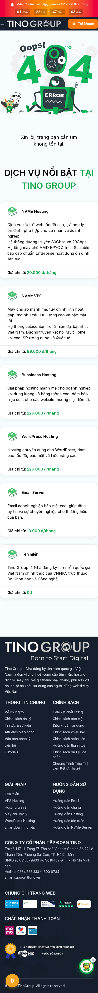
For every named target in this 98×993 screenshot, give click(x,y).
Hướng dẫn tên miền (68, 821)
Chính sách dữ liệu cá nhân (69, 754)
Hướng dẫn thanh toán (70, 745)
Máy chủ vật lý (16, 814)
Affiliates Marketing (19, 732)
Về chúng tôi (14, 712)
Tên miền (12, 794)
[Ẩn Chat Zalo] (93, 960)
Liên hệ (10, 745)
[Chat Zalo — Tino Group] (86, 966)
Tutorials (11, 752)
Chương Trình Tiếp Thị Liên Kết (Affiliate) (70, 765)
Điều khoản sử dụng (68, 725)
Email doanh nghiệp (20, 827)
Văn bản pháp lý (17, 739)
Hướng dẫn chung (67, 807)
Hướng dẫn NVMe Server (73, 827)
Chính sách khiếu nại (69, 732)
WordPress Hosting (20, 821)
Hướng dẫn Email (66, 801)
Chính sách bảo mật (68, 719)
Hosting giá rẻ (15, 807)
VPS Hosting (14, 801)
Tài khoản (86, 24)
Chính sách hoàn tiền (69, 739)
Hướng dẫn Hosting (68, 814)
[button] (49, 240)
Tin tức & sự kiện (18, 725)
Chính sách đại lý (18, 719)
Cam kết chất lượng (68, 712)
